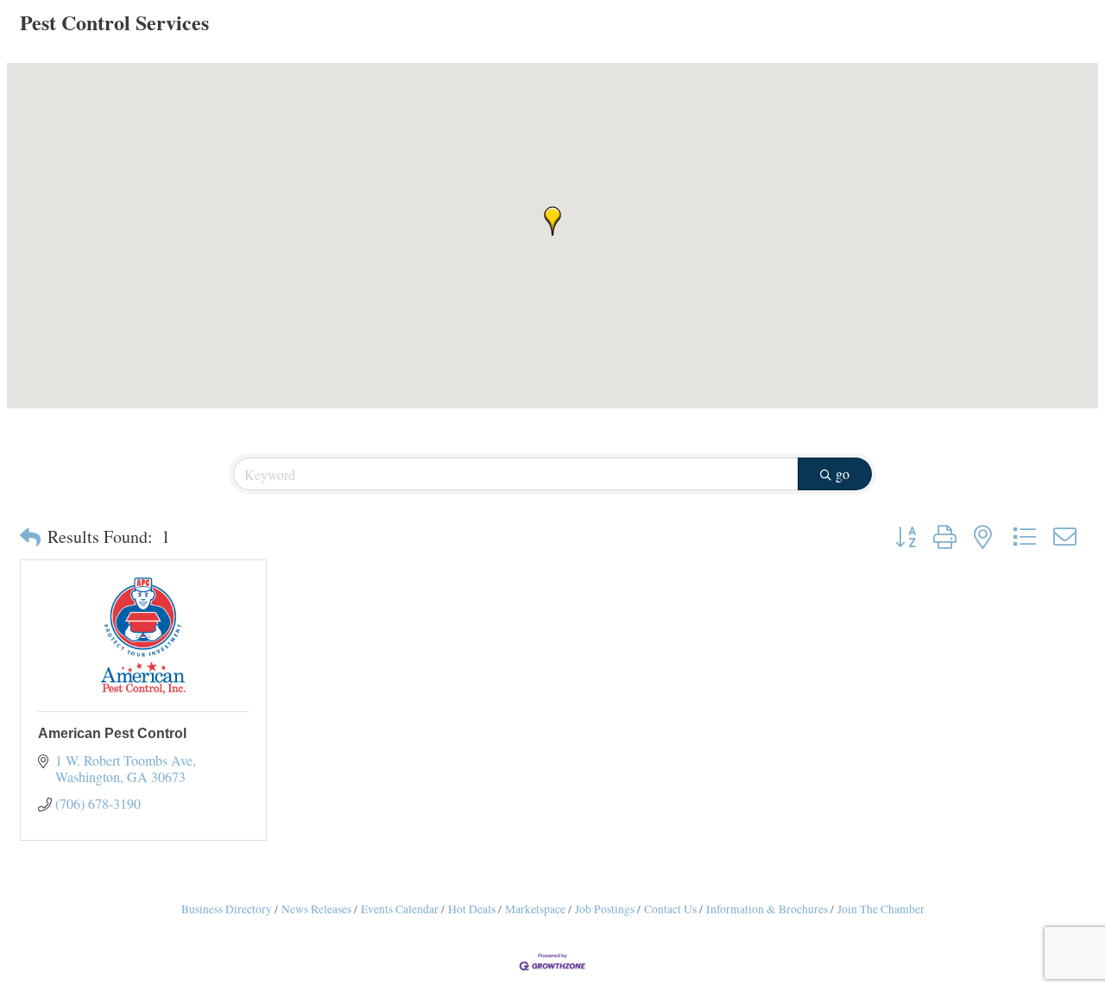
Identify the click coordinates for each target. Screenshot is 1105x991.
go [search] (842, 473)
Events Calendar (400, 909)
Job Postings (605, 909)
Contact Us (670, 909)
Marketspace (535, 909)
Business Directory (226, 909)
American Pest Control (112, 733)
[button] (552, 221)
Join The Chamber (881, 909)
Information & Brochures (767, 909)
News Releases (316, 909)
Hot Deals (472, 909)
